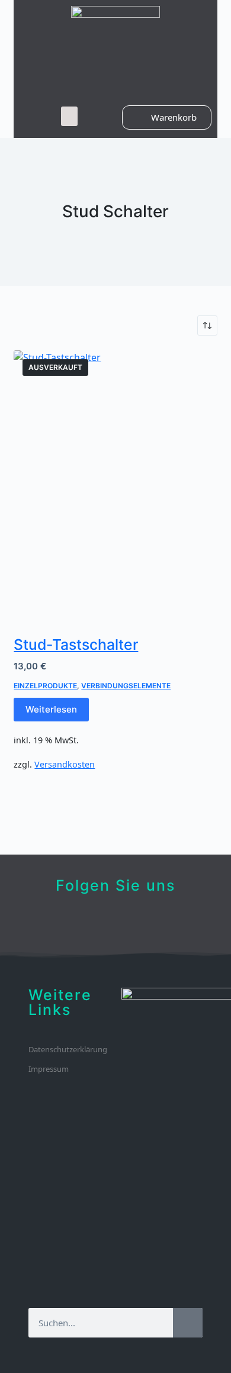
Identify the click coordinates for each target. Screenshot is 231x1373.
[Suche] (188, 1322)
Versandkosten (64, 764)
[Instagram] (134, 924)
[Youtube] (115, 924)
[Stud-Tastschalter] (115, 485)
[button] (69, 116)
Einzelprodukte (45, 685)
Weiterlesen (51, 709)
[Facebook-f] (97, 924)
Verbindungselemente (126, 685)
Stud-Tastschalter (76, 644)
